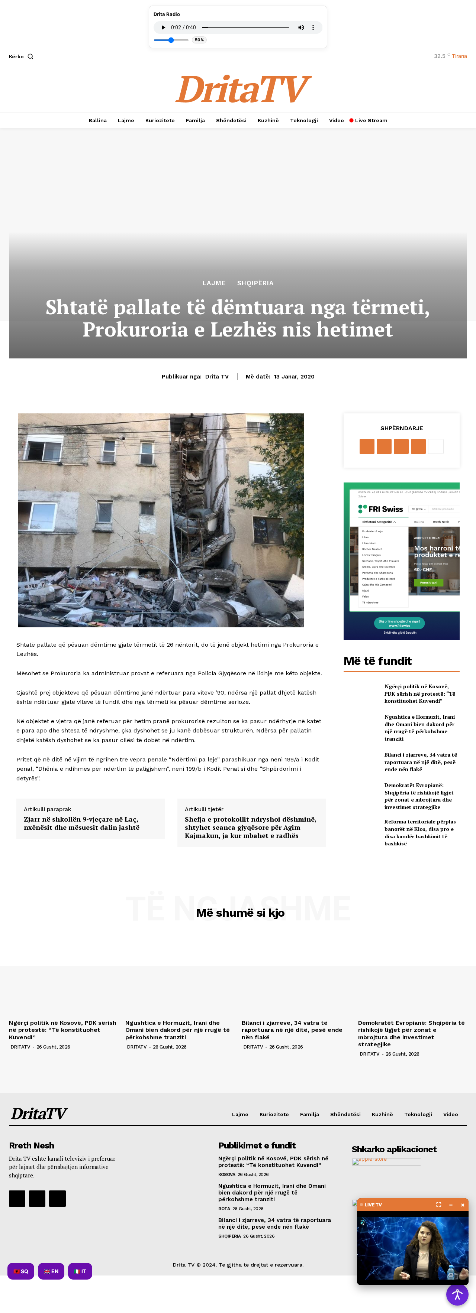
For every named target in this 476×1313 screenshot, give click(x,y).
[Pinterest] (401, 446)
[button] (22, 56)
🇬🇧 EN (51, 1271)
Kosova (226, 1174)
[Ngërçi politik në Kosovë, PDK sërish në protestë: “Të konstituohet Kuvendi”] (361, 694)
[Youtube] (57, 1198)
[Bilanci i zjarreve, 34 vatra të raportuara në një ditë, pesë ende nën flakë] (361, 762)
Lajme (214, 283)
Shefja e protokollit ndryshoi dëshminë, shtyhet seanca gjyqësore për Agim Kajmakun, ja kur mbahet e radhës (250, 827)
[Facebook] (367, 446)
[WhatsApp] (418, 446)
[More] (436, 446)
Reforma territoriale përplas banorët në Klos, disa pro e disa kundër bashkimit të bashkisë (420, 832)
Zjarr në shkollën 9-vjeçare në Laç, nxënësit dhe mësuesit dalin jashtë (81, 823)
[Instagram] (37, 1198)
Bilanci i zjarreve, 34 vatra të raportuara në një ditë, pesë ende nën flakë (421, 762)
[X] (384, 446)
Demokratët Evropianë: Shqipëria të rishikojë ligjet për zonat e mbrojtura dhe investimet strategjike (419, 795)
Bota (224, 1208)
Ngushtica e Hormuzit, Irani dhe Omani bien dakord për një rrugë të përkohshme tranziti (420, 727)
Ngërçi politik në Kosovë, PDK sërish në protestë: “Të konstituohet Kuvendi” (420, 693)
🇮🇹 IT (80, 1271)
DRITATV (20, 1047)
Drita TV (217, 376)
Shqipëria (255, 283)
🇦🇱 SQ (20, 1271)
